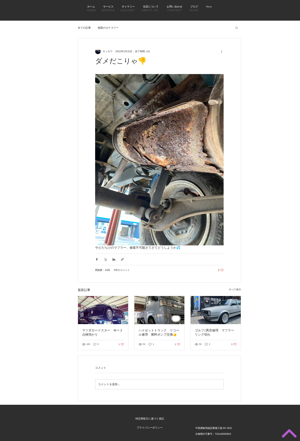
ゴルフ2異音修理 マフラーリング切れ (214, 333)
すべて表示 (235, 289)
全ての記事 (84, 27)
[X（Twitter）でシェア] (105, 259)
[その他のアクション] (221, 51)
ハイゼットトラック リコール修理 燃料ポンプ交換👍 (159, 333)
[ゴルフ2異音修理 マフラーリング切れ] (216, 310)
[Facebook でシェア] (96, 259)
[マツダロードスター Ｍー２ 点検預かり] (103, 310)
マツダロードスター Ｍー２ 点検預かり (103, 333)
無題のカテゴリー (108, 27)
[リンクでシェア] (122, 259)
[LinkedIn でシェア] (113, 259)
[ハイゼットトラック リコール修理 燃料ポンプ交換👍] (159, 310)
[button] (236, 27)
